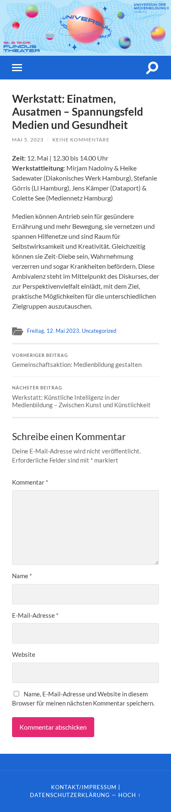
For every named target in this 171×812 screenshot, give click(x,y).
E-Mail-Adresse (35, 615)
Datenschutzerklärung (70, 795)
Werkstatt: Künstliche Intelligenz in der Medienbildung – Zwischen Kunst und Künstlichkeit (81, 396)
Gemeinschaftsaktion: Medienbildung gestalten (77, 361)
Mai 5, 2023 (28, 139)
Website (23, 654)
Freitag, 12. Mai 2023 (53, 330)
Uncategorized (99, 330)
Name (22, 575)
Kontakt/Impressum (84, 787)
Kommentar (30, 482)
